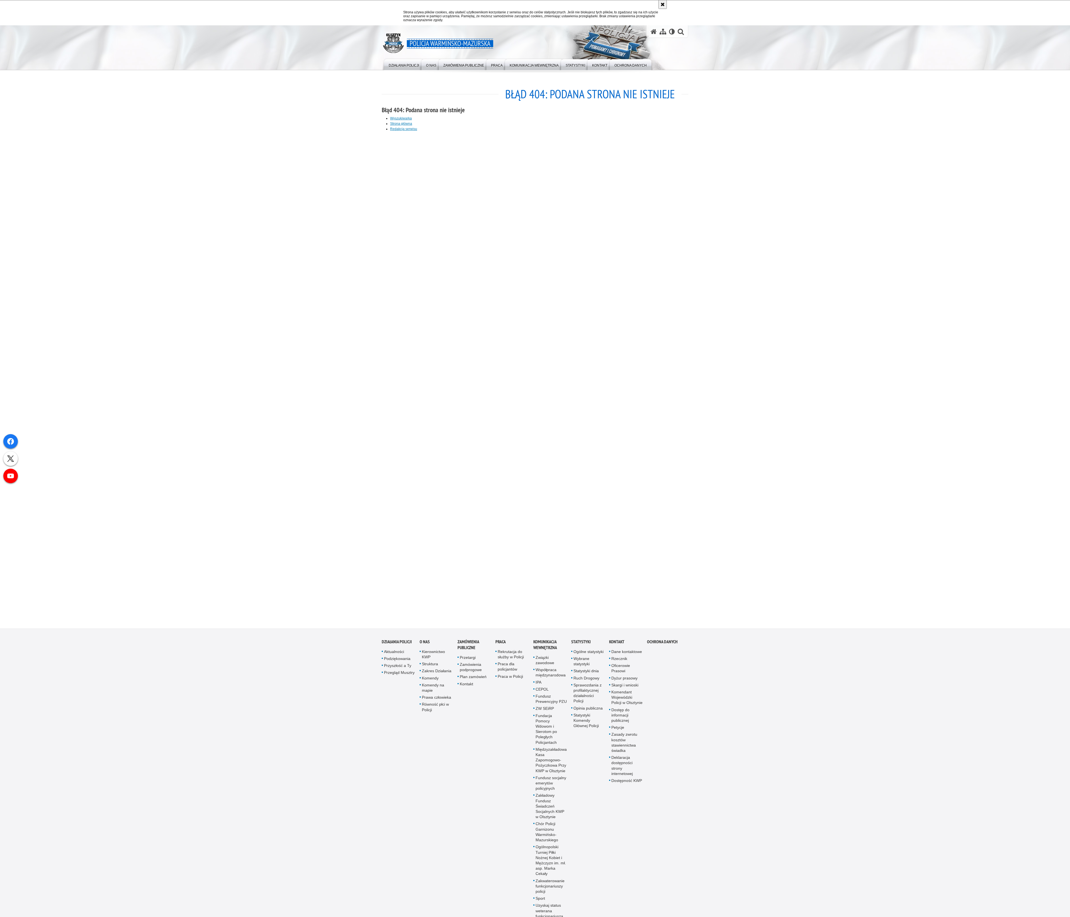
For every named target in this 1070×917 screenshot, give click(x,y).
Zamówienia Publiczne (468, 645)
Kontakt (466, 684)
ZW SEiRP (545, 709)
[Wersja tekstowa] (672, 31)
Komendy (430, 678)
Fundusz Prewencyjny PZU (551, 699)
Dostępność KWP (626, 781)
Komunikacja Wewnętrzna (545, 645)
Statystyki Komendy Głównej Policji (586, 720)
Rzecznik (619, 659)
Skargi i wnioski (624, 685)
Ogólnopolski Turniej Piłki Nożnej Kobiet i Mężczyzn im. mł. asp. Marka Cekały (551, 860)
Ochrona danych (662, 642)
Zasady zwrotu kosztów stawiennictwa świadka (624, 743)
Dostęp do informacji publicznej (620, 715)
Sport (540, 899)
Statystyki (581, 642)
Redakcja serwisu (403, 129)
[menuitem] (404, 64)
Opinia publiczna (588, 708)
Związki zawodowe (545, 661)
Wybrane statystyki (581, 662)
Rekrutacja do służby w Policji (511, 655)
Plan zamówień (473, 677)
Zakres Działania (436, 671)
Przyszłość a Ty (397, 666)
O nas (425, 642)
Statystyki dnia (586, 671)
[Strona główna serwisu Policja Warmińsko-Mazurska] (654, 31)
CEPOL (542, 690)
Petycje (617, 728)
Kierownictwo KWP (433, 655)
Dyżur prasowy (624, 678)
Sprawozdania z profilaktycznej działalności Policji (587, 693)
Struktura (430, 664)
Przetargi (468, 658)
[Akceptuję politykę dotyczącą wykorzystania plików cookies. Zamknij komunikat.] (662, 4)
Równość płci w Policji (435, 707)
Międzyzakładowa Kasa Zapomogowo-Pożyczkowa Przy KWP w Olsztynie (551, 761)
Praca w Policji (510, 677)
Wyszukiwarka (401, 118)
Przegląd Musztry (399, 673)
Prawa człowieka (436, 698)
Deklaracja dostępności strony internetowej (622, 766)
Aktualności (394, 652)
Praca (500, 642)
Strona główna (401, 124)
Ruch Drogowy (586, 678)
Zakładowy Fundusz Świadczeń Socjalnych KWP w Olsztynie (550, 807)
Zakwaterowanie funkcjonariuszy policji (550, 886)
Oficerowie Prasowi (620, 669)
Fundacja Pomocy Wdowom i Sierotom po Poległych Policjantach (546, 729)
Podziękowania (397, 659)
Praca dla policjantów (507, 667)
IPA (538, 683)
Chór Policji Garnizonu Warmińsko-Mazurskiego (547, 832)
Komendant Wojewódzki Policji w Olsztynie (627, 697)
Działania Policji (397, 642)
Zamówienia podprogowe (471, 668)
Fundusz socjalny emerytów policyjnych (551, 783)
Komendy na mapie (433, 688)
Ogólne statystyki (588, 652)
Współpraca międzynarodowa (551, 673)
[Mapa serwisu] (663, 31)
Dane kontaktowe (626, 652)
